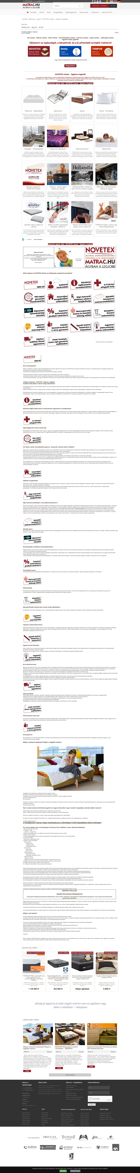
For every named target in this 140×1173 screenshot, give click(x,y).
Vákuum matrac (26, 1114)
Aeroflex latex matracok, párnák (33, 226)
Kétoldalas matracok (66, 1113)
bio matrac (31, 38)
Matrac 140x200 (85, 1125)
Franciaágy (44, 1120)
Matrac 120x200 (85, 1123)
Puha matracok (65, 1123)
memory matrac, (82, 38)
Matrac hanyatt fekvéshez (68, 1125)
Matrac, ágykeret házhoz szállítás (74, 1089)
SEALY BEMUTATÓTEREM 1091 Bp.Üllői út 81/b (49, 1093)
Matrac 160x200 (85, 1115)
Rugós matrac (25, 1124)
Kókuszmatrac (26, 1112)
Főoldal (24, 19)
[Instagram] (95, 1)
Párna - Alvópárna (106, 111)
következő (29, 239)
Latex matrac (25, 1116)
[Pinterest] (100, 1)
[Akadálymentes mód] (107, 1)
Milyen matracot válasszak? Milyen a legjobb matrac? (37, 1047)
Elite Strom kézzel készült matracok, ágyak (106, 188)
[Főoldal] (28, 12)
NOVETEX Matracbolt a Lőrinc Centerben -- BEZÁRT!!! (66, 1047)
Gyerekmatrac (26, 1118)
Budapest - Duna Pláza (106, 1117)
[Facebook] (93, 1)
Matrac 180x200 (85, 1119)
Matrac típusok (26, 1120)
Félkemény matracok (66, 1121)
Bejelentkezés (96, 5)
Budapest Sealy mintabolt (107, 1119)
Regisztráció (104, 5)
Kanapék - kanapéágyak (33, 149)
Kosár (113, 5)
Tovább (27, 1071)
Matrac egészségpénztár (34, 1137)
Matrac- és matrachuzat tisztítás (74, 1097)
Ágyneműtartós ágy (47, 1118)
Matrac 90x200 (84, 1121)
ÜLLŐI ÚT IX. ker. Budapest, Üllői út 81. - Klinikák (49, 1089)
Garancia (68, 1091)
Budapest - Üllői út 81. (105, 1113)
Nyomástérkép (70, 1087)
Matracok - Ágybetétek (34, 111)
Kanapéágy (45, 1114)
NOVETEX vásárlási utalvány (73, 1099)
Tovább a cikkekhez (70, 1074)
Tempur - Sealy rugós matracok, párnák (58, 188)
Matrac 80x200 (84, 1117)
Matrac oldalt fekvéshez (67, 1115)
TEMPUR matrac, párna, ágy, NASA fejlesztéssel (106, 226)
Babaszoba (106, 149)
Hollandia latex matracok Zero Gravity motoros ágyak (82, 188)
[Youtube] (98, 1)
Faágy (43, 1124)
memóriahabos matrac (66, 38)
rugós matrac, (94, 38)
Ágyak (82, 111)
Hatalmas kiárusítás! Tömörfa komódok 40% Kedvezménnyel (102, 1047)
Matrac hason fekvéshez (67, 1119)
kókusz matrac (41, 38)
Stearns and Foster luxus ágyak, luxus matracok (82, 226)
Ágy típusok (45, 1112)
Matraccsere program (71, 1095)
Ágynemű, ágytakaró (58, 149)
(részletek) (35, 464)
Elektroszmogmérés (71, 1085)
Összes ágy (44, 1116)
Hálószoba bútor (82, 149)
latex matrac (52, 38)
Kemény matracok (66, 1117)
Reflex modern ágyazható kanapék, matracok (58, 226)
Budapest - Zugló (104, 1115)
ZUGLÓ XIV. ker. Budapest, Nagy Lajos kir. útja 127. (50, 1091)
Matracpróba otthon (71, 1093)
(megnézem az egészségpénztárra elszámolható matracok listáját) (74, 432)
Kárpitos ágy (45, 1122)
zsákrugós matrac (107, 38)
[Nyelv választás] (111, 2)
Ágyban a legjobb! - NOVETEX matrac (33, 188)
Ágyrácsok (58, 111)
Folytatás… (25, 934)
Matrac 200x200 (85, 1113)
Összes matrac (26, 1122)
